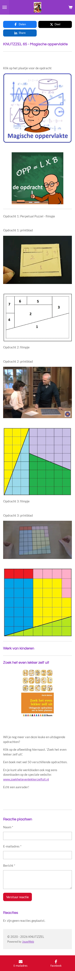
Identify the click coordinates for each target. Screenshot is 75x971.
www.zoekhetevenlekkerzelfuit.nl (26, 779)
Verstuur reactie (17, 897)
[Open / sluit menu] (4, 7)
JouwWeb (28, 941)
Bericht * (9, 865)
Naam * (8, 827)
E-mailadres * (12, 846)
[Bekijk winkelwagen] (70, 7)
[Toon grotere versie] (37, 108)
